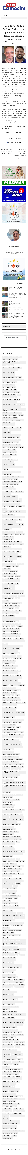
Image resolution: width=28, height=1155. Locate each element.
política (21, 955)
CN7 (20, 519)
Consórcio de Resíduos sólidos (12, 549)
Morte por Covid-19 (8, 846)
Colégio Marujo (19, 524)
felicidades (6, 678)
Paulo (4, 917)
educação (5, 613)
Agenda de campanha (8, 374)
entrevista (17, 636)
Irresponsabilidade (8, 779)
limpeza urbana (7, 812)
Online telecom (7, 885)
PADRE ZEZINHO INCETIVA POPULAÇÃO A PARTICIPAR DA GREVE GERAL (16, 288)
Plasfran (5, 937)
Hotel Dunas (6, 739)
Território (6, 1084)
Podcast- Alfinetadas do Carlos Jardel (12, 950)
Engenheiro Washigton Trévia (11, 631)
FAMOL (19, 655)
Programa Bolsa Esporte (10, 1011)
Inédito (15, 764)
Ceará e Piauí (6, 501)
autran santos (19, 420)
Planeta (18, 935)
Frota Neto (17, 690)
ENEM (13, 626)
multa (18, 858)
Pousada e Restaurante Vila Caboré (13, 997)
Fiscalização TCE (19, 685)
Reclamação (6, 1034)
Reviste (18, 1047)
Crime (14, 558)
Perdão (16, 917)
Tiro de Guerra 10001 (8, 1086)
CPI (10, 558)
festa (10, 680)
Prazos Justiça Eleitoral (10, 999)
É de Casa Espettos (8, 608)
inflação (21, 764)
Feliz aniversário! (16, 678)
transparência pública (9, 1093)
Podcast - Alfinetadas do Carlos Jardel (12, 941)
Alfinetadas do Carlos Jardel (11, 392)
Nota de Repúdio (7, 868)
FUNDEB (17, 695)
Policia (12, 952)
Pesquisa (5, 932)
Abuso (19, 356)
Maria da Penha (7, 819)
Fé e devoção (18, 675)
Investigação (14, 777)
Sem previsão (6, 1064)
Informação (6, 766)
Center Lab (16, 503)
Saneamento (6, 1054)
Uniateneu (6, 1106)
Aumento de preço (8, 420)
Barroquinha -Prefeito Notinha (11, 439)
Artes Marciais (7, 415)
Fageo (17, 648)
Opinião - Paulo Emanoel (9, 890)
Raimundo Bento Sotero (9, 1027)
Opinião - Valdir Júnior (9, 893)
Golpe (14, 707)
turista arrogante (8, 1103)
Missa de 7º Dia (7, 839)
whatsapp (14, 1135)
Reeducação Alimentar (9, 1037)
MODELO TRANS (17, 839)
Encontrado (6, 626)
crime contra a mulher (9, 563)
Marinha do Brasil (18, 819)
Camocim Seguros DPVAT (9, 476)
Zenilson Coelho (7, 1138)
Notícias (17, 871)
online (18, 883)
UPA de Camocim (7, 1108)
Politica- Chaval (18, 987)
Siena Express (17, 1071)
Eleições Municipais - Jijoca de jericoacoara (11, 618)
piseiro (12, 932)
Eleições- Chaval (7, 623)
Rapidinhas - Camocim (9, 1032)
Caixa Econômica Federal (10, 459)
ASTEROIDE (14, 417)
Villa (15, 1128)
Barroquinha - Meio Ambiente (11, 437)
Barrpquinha (6, 442)
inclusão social (14, 761)
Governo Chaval (19, 712)
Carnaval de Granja (8, 491)
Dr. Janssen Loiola (8, 605)
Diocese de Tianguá (8, 598)
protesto (5, 1022)
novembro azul (7, 876)
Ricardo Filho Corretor (9, 1049)
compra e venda (7, 529)
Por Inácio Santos (8, 994)
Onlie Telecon (11, 883)
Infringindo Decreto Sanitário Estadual (11, 772)
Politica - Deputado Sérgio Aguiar (12, 964)
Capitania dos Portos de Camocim (12, 481)
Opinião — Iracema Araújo (10, 898)
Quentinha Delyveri (8, 1024)
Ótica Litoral (6, 908)
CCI (20, 498)
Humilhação (15, 739)
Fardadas (5, 660)
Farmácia (12, 660)
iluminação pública (8, 749)
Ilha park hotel (7, 746)
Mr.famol (19, 853)
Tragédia (5, 1091)
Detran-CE (21, 595)
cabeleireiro (6, 457)
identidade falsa (7, 742)
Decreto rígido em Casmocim (11, 581)
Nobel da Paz (6, 866)
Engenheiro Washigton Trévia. (11, 633)
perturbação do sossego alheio (12, 930)
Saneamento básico (17, 1054)
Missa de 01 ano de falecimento (12, 836)
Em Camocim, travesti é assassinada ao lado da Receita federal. (15, 303)
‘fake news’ (6, 356)
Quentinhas (18, 1024)
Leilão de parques (8, 807)
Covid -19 (18, 556)
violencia (14, 1130)
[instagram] (9, 15)
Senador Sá (6, 1066)
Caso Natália (6, 498)
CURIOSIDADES (6, 568)
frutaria (13, 692)
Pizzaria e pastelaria (8, 935)
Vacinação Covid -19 (19, 1111)
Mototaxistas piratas (9, 853)
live (20, 812)
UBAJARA (17, 1103)
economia (5, 610)
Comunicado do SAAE (9, 531)
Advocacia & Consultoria (10, 370)
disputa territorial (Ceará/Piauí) (12, 603)
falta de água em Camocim (10, 650)
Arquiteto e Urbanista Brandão (11, 407)
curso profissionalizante (10, 571)
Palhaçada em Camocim (9, 913)
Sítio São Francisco (13, 1074)
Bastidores (15, 442)
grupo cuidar (6, 732)
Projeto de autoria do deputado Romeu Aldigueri (12, 1015)
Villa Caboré (6, 1130)
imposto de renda (8, 759)
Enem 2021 (5, 628)
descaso (5, 595)
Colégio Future (11, 522)
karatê (17, 799)
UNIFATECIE (13, 1106)
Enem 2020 (19, 626)
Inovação (5, 774)
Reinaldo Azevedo (19, 1042)
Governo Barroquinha (9, 710)
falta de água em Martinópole (11, 653)
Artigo (15, 415)
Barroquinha (6, 432)
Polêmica (5, 952)
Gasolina (22, 702)
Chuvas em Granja (8, 517)
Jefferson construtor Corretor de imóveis (13, 786)
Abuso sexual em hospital (10, 359)
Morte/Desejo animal (9, 849)
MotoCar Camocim (19, 851)
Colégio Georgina (8, 524)
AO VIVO (14, 402)
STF (13, 1076)
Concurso (19, 531)
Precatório (6, 1001)
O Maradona (19, 881)
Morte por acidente (8, 844)
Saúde (4, 1056)
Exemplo (5, 643)
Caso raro (15, 498)
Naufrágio (6, 863)
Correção (14, 554)
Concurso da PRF (7, 534)
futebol (10, 702)
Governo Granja (18, 719)
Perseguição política (9, 920)
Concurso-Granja (8, 539)
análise (14, 397)
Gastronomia (6, 705)
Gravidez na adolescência (10, 729)
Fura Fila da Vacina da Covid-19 (11, 700)
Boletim (21, 447)
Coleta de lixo (7, 526)
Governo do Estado (8, 717)
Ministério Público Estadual (11, 831)
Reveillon (5, 1047)
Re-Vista (19, 1032)
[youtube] (7, 15)
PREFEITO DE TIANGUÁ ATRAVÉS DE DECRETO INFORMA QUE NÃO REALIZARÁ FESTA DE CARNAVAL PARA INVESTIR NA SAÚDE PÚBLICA (14, 296)
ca (15, 454)
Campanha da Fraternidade (10, 479)
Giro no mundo (7, 707)
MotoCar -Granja (7, 851)
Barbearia (11, 422)
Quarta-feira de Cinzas (16, 1022)
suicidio (18, 1076)
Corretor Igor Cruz (8, 556)
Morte (18, 841)
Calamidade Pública (8, 462)
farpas (18, 670)
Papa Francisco (7, 915)
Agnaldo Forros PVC (8, 377)
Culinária (15, 566)
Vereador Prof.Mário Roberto (11, 1123)
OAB (4, 883)
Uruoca (16, 1108)
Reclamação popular (17, 1034)
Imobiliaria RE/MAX (8, 751)
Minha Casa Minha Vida (9, 829)
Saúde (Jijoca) (12, 1056)
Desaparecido (7, 593)
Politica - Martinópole (9, 969)
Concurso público (8, 536)
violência (21, 1130)
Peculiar (10, 917)
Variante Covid (15, 1116)
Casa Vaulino (19, 491)
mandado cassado (18, 817)
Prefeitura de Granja (17, 1001)
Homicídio (20, 734)
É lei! (17, 608)
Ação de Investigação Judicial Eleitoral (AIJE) (11, 362)
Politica (15, 955)
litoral (15, 812)
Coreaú (18, 551)
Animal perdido (7, 399)
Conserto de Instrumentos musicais (13, 544)
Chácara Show (20, 506)
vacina (21, 1108)
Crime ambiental (7, 561)
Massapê (14, 821)
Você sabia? (6, 1135)
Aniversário (16, 399)
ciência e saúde (13, 519)
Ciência (5, 519)
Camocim (5, 469)
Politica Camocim (7, 979)
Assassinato (6, 417)
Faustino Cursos (7, 675)
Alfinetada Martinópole (9, 389)
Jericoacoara (6, 792)
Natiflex (22, 861)
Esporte (5, 641)
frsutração (6, 692)
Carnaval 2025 (14, 484)
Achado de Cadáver (8, 365)
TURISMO (22, 1098)
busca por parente (8, 454)
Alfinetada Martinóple (9, 387)
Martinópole (6, 821)
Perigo (22, 917)
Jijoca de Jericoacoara (9, 794)
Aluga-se (13, 394)
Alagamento (12, 379)
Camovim (20, 476)
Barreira (5, 430)
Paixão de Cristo (7, 910)
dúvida (17, 605)
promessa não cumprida (9, 1020)
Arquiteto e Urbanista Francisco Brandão (12, 410)
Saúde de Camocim (17, 1059)
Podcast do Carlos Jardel (10, 946)
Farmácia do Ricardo (8, 663)
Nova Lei (20, 873)
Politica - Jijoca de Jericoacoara (12, 967)
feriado (5, 680)
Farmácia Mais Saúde (8, 670)
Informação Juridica (17, 766)
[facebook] (2, 15)
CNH (4, 522)
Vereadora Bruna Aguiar (9, 1125)
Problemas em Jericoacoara (11, 1006)
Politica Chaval (7, 982)
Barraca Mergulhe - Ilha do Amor (12, 427)
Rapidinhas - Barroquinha (10, 1029)
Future (16, 702)
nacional (15, 861)
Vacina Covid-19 (7, 1111)
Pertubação (6, 927)
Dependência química (9, 588)
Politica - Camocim (8, 962)
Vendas (23, 1116)
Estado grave (13, 641)
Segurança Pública (17, 1061)
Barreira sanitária (14, 430)
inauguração (18, 759)
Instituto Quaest (15, 774)
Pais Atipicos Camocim (18, 908)
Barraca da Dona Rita (9, 425)
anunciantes (6, 402)
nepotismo (13, 863)
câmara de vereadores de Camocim (13, 466)
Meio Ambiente (16, 824)
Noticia (5, 871)
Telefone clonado (16, 1079)
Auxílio (5, 422)
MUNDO (5, 861)
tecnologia (6, 1079)
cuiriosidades (7, 566)
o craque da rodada (8, 881)
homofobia (6, 737)
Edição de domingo (15, 610)
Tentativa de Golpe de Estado (11, 1081)
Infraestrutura (15, 769)
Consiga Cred (6, 546)
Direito (18, 598)
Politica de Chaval (18, 982)
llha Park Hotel (18, 814)
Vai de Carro (17, 1113)
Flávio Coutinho (7, 690)
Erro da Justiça (7, 638)
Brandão (13, 449)
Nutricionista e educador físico (12, 878)
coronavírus (6, 554)
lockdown (6, 817)
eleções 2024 (14, 613)
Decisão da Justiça (8, 576)
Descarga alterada (17, 593)
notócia (5, 873)
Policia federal (7, 955)
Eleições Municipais (8, 615)
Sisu (4, 1074)
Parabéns (15, 915)
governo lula (17, 722)
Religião (10, 1044)
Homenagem (12, 734)
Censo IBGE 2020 (16, 501)
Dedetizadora (15, 583)
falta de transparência (9, 655)
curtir (15, 573)
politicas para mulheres (10, 992)
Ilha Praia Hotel (17, 746)
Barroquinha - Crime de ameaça (11, 434)
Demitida (5, 586)
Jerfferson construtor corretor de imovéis (13, 789)
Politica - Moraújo (8, 972)
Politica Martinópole (19, 984)
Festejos (17, 682)
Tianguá (13, 1084)
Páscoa (22, 915)
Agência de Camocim (8, 372)
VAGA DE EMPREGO (7, 1113)
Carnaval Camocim (8, 486)
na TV (9, 861)
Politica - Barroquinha (9, 960)
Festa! (15, 680)
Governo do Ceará (19, 714)
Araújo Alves (6, 404)
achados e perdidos (8, 367)
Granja (18, 727)
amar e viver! (6, 397)
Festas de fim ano (8, 682)
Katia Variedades (7, 802)
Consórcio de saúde (8, 551)
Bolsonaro (6, 449)
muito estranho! (7, 856)
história (5, 734)
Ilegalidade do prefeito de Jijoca (12, 744)
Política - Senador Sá (9, 957)
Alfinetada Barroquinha (9, 382)
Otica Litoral (14, 905)
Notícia (11, 871)
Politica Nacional (8, 987)
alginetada (6, 394)
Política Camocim (19, 979)
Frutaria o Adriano (8, 695)
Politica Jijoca (7, 984)
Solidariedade (7, 1076)
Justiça (20, 794)
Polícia (17, 952)
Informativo (6, 769)
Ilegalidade (17, 742)
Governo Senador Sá (9, 727)
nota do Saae (17, 868)
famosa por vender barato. (10, 658)
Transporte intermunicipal (10, 1098)
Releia (4, 1044)
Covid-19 (5, 558)
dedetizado (6, 583)
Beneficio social (7, 444)
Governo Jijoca (7, 722)
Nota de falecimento (17, 866)
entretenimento (7, 636)
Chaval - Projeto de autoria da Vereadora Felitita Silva (11, 512)
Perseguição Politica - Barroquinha (13, 922)
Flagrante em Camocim (9, 687)
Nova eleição (13, 873)
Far (21, 658)
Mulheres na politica (9, 858)
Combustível (16, 526)
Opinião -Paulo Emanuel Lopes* (11, 895)
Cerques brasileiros (9, 506)
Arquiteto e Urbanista (18, 404)
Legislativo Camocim (8, 804)
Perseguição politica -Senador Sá (12, 925)
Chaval (5, 508)
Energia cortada (15, 628)
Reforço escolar (8, 1042)
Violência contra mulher (10, 1133)
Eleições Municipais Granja (10, 621)
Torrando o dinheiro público (11, 1088)
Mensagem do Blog (8, 826)
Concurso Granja (19, 534)
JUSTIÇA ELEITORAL (8, 797)
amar (19, 394)
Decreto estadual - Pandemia (11, 578)
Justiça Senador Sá (8, 799)
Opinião (15, 885)
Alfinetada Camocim (8, 384)
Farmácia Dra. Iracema (9, 668)
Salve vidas (17, 1052)
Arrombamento (7, 412)
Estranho (21, 641)
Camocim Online (7, 474)
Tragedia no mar (14, 1091)
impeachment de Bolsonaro (10, 756)
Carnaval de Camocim (9, 489)
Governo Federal (7, 719)
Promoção (21, 1020)
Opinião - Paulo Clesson (9, 888)
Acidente (18, 367)
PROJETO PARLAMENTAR (9, 1017)
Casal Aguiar (6, 494)
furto (4, 702)
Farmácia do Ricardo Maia (10, 665)
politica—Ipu (6, 989)
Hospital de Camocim (16, 737)
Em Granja (17, 623)
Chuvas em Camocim (8, 514)
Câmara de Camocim (8, 464)
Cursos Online (7, 573)
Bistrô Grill (17, 444)
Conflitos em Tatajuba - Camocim (12, 541)
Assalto (21, 415)
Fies (12, 685)
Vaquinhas (6, 1116)
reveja (12, 1047)
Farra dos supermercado (10, 673)
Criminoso (20, 563)
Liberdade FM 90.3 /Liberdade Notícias (13, 809)
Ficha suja (6, 685)
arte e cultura (17, 412)
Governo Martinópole (9, 724)
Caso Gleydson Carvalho (10, 496)
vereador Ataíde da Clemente (11, 1121)
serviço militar (7, 1071)
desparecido (13, 595)
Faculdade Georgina (8, 648)
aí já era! (18, 377)
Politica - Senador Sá (9, 974)
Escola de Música (18, 638)
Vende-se (5, 1118)
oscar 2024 (6, 905)
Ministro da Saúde (8, 834)
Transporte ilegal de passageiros (12, 1096)
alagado (5, 379)
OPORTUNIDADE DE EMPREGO (10, 903)
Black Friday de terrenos (10, 447)
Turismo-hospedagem (9, 1101)
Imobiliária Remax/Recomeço (11, 754)
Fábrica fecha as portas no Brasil (12, 646)
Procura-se (6, 1009)
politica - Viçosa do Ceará (10, 977)
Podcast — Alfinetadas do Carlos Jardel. (12, 944)
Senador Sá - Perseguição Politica (12, 1069)
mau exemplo (6, 824)
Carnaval (5, 484)
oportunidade (7, 900)
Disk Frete (6, 600)
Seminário (15, 1064)
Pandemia (20, 913)
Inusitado (5, 777)
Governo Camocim (8, 712)
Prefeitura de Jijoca (8, 1004)
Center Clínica (7, 503)
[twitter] (4, 15)
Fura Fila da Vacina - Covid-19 (11, 697)
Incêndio (5, 761)
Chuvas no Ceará (19, 517)
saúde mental (6, 1061)
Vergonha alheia (7, 1128)
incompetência (7, 764)
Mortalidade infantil (8, 841)
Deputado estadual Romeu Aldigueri (13, 590)
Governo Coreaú (7, 714)
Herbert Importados (18, 732)
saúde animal (6, 1059)
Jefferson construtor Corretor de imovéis (13, 783)
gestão (14, 705)
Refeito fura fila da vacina (10, 1039)
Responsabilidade (19, 1044)
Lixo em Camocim (7, 814)
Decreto (17, 576)
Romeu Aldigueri (7, 1052)
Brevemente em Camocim (10, 452)
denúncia (12, 586)
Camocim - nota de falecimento (11, 471)
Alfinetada (21, 379)
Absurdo (13, 356)
